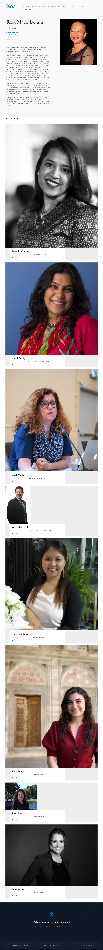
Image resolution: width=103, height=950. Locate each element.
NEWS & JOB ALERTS (63, 6)
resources (42, 6)
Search (81, 6)
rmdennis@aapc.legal (12, 32)
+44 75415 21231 (87, 945)
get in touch (28, 9)
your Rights (25, 6)
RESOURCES (57, 926)
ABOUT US (66, 926)
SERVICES (34, 6)
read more (15, 257)
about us (73, 6)
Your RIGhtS (37, 926)
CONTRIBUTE (51, 6)
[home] (11, 6)
